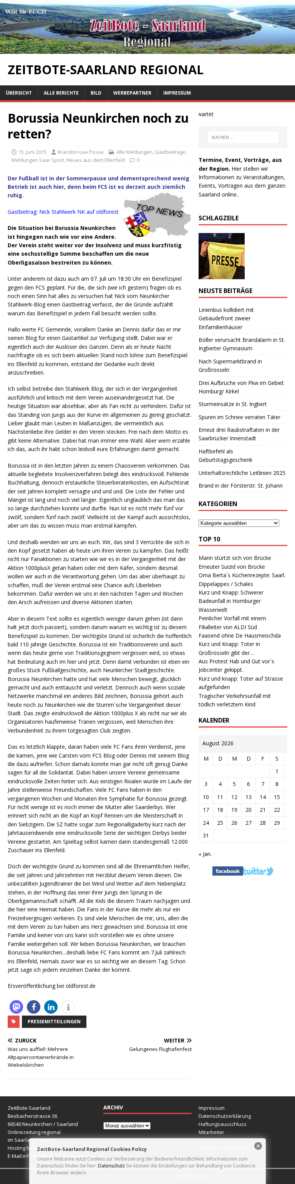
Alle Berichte (61, 93)
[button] (16, 1007)
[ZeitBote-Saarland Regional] (147, 49)
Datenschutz (111, 1165)
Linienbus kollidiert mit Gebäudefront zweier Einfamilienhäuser (226, 318)
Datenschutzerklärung (225, 1115)
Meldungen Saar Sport (38, 160)
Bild (96, 93)
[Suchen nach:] (243, 137)
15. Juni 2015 (32, 151)
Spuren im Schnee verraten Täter (239, 417)
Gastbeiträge (170, 151)
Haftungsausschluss (223, 1124)
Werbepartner (132, 93)
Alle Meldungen (134, 151)
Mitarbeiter (211, 1132)
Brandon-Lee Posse (81, 151)
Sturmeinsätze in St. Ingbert (233, 404)
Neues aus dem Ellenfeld (95, 160)
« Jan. (205, 854)
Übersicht (19, 93)
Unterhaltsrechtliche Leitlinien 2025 (242, 472)
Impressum (177, 93)
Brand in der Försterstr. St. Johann (241, 485)
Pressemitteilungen (54, 1021)
